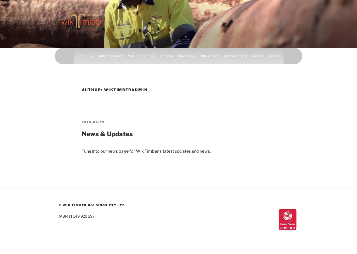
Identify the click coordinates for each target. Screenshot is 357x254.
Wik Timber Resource (106, 56)
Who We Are (209, 56)
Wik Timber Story (141, 56)
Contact (275, 56)
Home (80, 56)
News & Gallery (235, 56)
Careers (258, 56)
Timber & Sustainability (177, 56)
